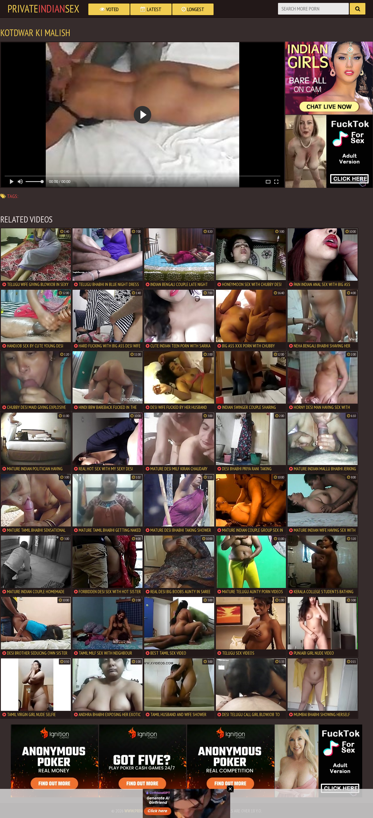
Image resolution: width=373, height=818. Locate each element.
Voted (112, 9)
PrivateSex (43, 9)
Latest (153, 9)
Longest (195, 9)
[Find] (357, 9)
